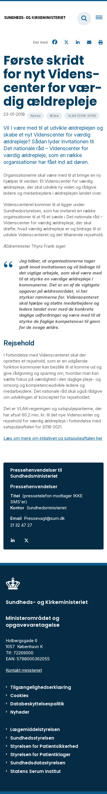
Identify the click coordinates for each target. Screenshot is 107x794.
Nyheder (19, 712)
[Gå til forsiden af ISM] (33, 18)
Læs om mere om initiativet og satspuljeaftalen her (52, 438)
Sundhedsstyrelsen (32, 738)
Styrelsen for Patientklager (40, 755)
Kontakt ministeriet (24, 670)
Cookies (19, 696)
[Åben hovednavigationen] (101, 18)
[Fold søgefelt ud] (84, 18)
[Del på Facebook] (55, 42)
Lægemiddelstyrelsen (35, 729)
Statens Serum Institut (35, 771)
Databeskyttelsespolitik (37, 704)
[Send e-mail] (89, 42)
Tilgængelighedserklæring (40, 687)
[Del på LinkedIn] (77, 42)
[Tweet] (66, 42)
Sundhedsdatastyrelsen (37, 763)
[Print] (100, 42)
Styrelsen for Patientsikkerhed (44, 746)
